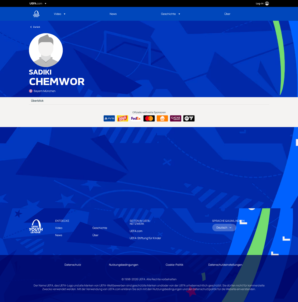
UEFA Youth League (36, 14)
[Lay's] (122, 118)
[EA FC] (189, 118)
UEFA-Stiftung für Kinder (145, 238)
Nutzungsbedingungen (123, 265)
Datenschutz (72, 265)
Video (58, 228)
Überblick (37, 100)
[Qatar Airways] (175, 118)
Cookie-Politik (174, 265)
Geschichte (99, 228)
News (58, 235)
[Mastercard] (149, 118)
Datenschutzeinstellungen (225, 265)
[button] (60, 14)
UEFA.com (136, 231)
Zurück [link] (36, 26)
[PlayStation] (109, 118)
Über (95, 235)
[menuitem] (77, 14)
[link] (113, 14)
